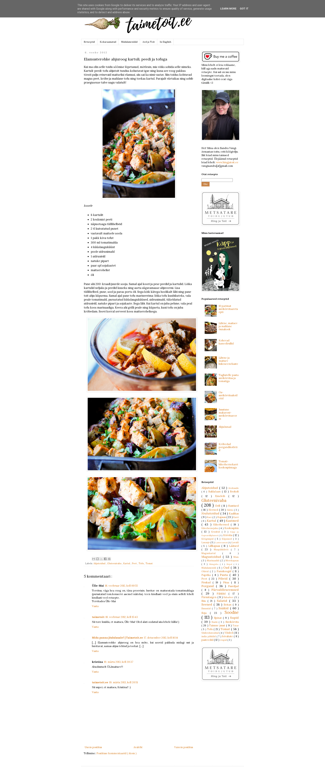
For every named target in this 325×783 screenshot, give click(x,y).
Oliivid (205, 571)
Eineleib (221, 496)
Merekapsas (232, 560)
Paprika (206, 575)
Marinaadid (213, 560)
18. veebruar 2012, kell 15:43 (121, 617)
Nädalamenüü (209, 567)
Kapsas (221, 517)
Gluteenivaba (114, 563)
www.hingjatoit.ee (227, 162)
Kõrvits (228, 535)
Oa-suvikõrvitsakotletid (228, 395)
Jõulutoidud (210, 513)
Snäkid (224, 608)
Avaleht (138, 747)
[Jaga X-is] (101, 558)
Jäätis (230, 509)
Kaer (209, 517)
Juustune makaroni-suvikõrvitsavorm (228, 414)
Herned (214, 509)
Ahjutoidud (99, 563)
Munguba (214, 564)
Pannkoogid (225, 571)
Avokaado (233, 488)
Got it (244, 8)
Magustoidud (212, 557)
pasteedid (207, 639)
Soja (205, 613)
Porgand (208, 586)
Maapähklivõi (222, 549)
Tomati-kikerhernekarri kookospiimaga (228, 464)
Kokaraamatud (108, 41)
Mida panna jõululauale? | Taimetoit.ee (117, 637)
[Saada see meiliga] (93, 558)
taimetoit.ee (100, 682)
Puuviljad (233, 586)
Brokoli (234, 491)
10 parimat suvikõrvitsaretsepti (228, 309)
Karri (236, 517)
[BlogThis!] (97, 558)
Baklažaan (215, 491)
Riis (204, 600)
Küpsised (227, 538)
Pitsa (227, 582)
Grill (218, 505)
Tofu (141, 563)
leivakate (228, 636)
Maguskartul (211, 553)
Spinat (218, 617)
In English (165, 41)
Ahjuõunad (225, 426)
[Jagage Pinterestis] (109, 558)
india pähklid (209, 636)
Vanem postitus (183, 747)
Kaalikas (234, 513)
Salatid (223, 601)
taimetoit (98, 617)
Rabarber (228, 597)
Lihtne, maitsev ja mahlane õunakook (228, 326)
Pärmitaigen (209, 597)
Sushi (215, 621)
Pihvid (223, 578)
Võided (229, 632)
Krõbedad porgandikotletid (228, 447)
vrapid (224, 639)
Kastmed (232, 521)
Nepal (230, 564)
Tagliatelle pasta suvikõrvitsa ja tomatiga (229, 378)
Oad (227, 567)
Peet (134, 563)
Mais (236, 556)
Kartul (127, 563)
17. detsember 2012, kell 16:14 (161, 637)
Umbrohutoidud (210, 632)
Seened (207, 604)
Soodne (232, 612)
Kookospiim (231, 528)
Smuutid (206, 608)
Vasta (95, 606)
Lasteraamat (221, 542)
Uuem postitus (93, 747)
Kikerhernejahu (210, 528)
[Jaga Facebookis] (105, 558)
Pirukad (207, 582)
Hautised (233, 505)
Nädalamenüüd (129, 41)
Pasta (225, 575)
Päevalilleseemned (225, 590)
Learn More (228, 8)
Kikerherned (222, 524)
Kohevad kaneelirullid (226, 342)
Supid (234, 618)
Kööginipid (208, 538)
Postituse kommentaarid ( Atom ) (116, 753)
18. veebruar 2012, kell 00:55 (121, 585)
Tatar (236, 625)
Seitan (228, 604)
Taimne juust (217, 625)
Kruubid (216, 531)
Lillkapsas (214, 545)
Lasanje (205, 542)
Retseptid (89, 41)
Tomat (149, 563)
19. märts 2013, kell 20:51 (123, 682)
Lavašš (235, 542)
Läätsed (234, 545)
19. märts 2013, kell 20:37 (118, 661)
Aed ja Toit (149, 41)
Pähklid (223, 593)
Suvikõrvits (232, 621)
